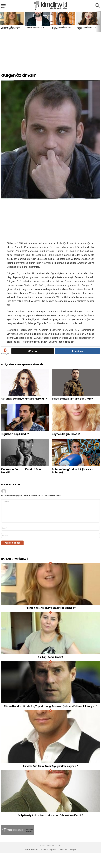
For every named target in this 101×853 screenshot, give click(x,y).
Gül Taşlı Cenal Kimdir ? (50, 657)
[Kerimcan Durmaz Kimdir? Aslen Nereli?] (25, 452)
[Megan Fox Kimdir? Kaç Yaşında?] (88, 19)
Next (99, 21)
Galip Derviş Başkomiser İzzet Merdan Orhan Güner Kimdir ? (50, 815)
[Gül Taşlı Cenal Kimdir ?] (50, 633)
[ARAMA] (97, 5)
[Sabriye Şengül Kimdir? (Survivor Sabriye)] (76, 452)
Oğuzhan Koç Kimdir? (15, 434)
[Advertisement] (50, 50)
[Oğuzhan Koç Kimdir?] (25, 417)
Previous (1, 21)
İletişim (73, 850)
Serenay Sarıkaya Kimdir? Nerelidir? (24, 398)
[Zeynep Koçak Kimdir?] (76, 417)
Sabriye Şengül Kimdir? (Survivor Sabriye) (73, 471)
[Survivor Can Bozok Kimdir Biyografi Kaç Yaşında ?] (50, 736)
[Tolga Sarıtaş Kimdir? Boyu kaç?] (76, 382)
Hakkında (63, 850)
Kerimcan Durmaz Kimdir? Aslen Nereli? (21, 471)
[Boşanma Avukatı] (17, 835)
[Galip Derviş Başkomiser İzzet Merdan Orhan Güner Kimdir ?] (50, 791)
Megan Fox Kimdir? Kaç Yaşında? (86, 28)
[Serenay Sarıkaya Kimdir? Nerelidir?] (25, 382)
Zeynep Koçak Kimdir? (66, 434)
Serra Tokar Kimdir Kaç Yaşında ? (61, 28)
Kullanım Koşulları (48, 850)
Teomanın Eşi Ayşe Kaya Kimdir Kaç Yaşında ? (10, 28)
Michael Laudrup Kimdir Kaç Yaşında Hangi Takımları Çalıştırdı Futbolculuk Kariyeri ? (50, 706)
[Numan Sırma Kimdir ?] (37, 19)
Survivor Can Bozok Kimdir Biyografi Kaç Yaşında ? (50, 766)
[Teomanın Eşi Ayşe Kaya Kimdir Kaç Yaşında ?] (12, 19)
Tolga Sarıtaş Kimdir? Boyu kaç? (72, 398)
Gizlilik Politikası (31, 850)
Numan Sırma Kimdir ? (35, 27)
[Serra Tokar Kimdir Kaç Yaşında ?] (62, 19)
